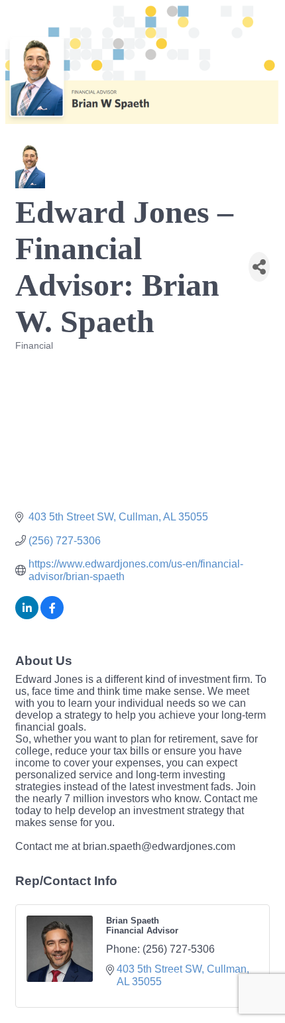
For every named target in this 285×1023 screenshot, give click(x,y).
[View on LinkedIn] (26, 615)
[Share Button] (259, 267)
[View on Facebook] (52, 615)
